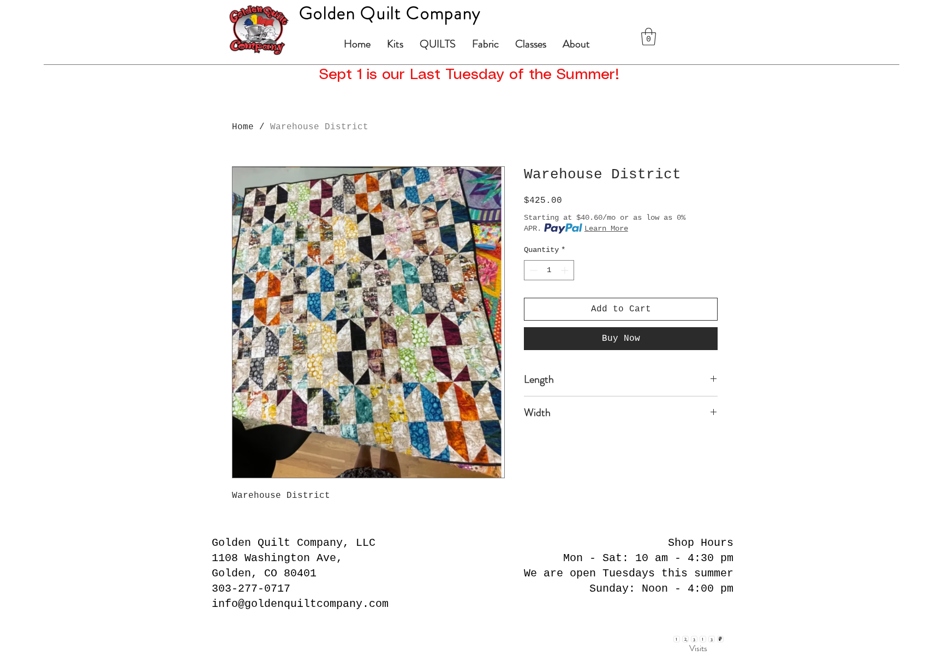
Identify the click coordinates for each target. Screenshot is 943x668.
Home (243, 127)
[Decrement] (532, 270)
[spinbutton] (549, 270)
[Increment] (565, 270)
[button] (648, 36)
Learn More (606, 228)
